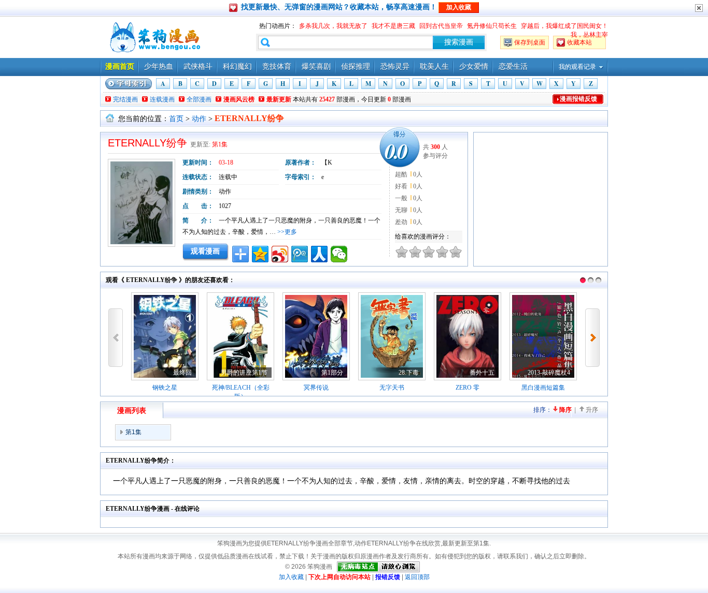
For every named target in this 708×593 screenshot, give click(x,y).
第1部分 (332, 372)
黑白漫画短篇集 (543, 387)
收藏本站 (579, 42)
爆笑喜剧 (316, 66)
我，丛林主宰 (589, 34)
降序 (565, 409)
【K (326, 162)
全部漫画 (199, 99)
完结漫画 (125, 99)
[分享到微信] (339, 254)
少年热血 (158, 66)
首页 (176, 119)
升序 (592, 409)
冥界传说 (316, 387)
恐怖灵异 (394, 66)
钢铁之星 (164, 387)
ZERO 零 (467, 387)
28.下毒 (409, 372)
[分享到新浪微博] (280, 254)
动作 (199, 119)
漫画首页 (119, 66)
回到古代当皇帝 (441, 25)
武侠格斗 (198, 66)
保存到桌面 (529, 42)
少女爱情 (473, 66)
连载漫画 (162, 99)
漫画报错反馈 (578, 98)
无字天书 (391, 387)
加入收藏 (291, 577)
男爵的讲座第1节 (244, 372)
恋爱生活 (513, 66)
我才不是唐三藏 (393, 25)
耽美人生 (434, 66)
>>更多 (287, 231)
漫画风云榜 (238, 99)
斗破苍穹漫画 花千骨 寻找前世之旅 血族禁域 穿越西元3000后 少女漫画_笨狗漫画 (154, 37)
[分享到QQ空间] (260, 254)
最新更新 (278, 99)
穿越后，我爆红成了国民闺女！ (564, 25)
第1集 (220, 144)
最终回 (182, 372)
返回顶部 (417, 577)
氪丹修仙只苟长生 (492, 25)
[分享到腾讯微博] (299, 254)
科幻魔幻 (237, 66)
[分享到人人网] (319, 254)
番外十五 (482, 372)
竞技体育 (276, 66)
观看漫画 (205, 251)
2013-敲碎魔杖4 (549, 372)
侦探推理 (355, 66)
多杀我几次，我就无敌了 (333, 25)
